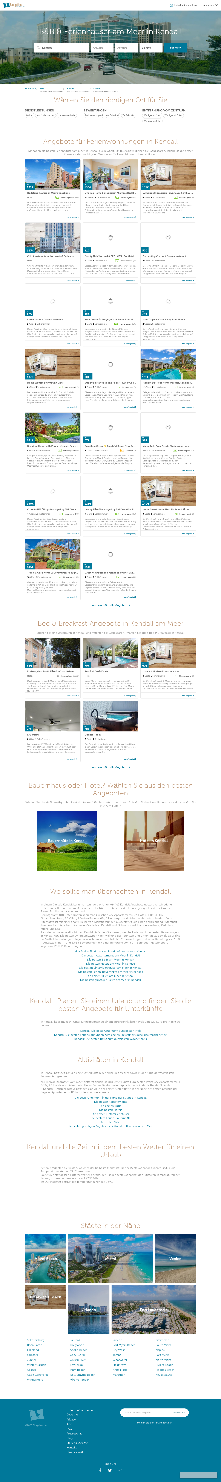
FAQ (69, 1429)
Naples (160, 1350)
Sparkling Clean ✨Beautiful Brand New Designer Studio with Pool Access (126, 446)
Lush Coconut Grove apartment (45, 319)
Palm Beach (77, 1369)
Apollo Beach (78, 1350)
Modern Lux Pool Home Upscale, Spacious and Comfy (173, 382)
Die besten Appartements (110, 1101)
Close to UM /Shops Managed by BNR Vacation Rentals (58, 509)
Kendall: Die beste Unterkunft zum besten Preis (110, 1030)
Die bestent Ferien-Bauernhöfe (111, 1118)
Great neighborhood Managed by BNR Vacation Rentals (116, 572)
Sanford (75, 1340)
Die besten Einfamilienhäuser (110, 1114)
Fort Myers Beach (124, 1345)
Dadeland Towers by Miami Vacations (48, 192)
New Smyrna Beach (82, 1374)
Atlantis (31, 1369)
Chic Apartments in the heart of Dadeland (51, 256)
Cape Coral (77, 1355)
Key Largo (76, 1364)
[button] (100, 1470)
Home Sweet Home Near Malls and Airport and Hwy (172, 509)
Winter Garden (36, 1364)
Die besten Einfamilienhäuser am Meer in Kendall (110, 967)
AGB (69, 1424)
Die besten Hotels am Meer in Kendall (110, 963)
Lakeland (33, 1350)
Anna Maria (120, 1369)
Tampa (117, 1355)
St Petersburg (35, 1340)
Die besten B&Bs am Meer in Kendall (110, 959)
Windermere (35, 1379)
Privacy (71, 1419)
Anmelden (179, 1412)
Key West (119, 1350)
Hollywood (77, 1345)
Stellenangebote (77, 1443)
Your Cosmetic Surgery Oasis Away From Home (111, 319)
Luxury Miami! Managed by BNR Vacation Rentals (113, 509)
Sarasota (32, 1355)
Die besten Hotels (110, 1110)
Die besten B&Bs (110, 1105)
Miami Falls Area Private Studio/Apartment (166, 446)
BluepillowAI (75, 1452)
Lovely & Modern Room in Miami (161, 671)
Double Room (93, 734)
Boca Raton (34, 1345)
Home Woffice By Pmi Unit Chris (45, 382)
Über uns (72, 1415)
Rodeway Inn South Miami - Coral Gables (50, 671)
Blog (70, 1438)
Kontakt (72, 1447)
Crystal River (78, 1360)
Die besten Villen (110, 1122)
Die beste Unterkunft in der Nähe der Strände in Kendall (110, 1097)
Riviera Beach (164, 1364)
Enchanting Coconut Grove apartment (164, 256)
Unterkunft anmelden (80, 1410)
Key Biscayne (164, 1374)
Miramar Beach (79, 1379)
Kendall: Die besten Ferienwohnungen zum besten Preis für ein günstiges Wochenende (110, 1034)
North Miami (164, 1360)
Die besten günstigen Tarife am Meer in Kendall (110, 980)
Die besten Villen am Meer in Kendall (110, 976)
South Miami (164, 1345)
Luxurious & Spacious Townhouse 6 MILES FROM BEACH (174, 192)
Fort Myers (162, 1355)
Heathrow (119, 1364)
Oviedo (117, 1340)
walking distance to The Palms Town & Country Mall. (115, 382)
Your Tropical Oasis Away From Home (164, 319)
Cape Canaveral (37, 1374)
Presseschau (75, 1433)
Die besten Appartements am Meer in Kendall (110, 955)
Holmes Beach (165, 1369)
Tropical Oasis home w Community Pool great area (56, 572)
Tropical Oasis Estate (96, 671)
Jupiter (31, 1360)
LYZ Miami (33, 734)
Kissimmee (162, 1340)
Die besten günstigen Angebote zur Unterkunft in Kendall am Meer (111, 1126)
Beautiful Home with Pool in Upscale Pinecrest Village (58, 446)
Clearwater (120, 1360)
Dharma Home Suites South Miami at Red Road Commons (118, 192)
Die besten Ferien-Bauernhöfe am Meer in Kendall (110, 971)
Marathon (119, 1374)
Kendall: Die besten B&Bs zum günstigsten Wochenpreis (110, 1039)
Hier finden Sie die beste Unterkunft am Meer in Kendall (110, 951)
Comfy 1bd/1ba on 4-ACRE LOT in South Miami (111, 256)
